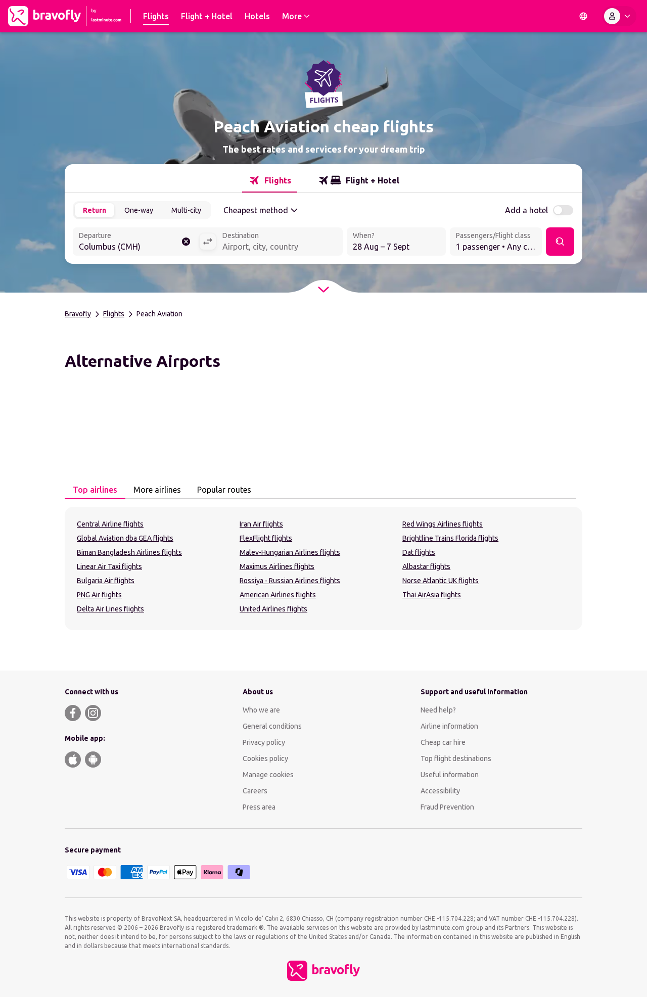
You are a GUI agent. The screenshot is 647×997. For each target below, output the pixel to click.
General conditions (272, 726)
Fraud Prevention (447, 807)
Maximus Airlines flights (277, 566)
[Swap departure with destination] (208, 241)
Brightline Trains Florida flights (450, 538)
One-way (138, 210)
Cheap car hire (443, 742)
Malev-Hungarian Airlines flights (290, 552)
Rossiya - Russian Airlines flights (290, 581)
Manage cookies (268, 775)
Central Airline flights (110, 524)
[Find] (560, 241)
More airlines (157, 489)
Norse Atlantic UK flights (440, 581)
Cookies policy (265, 758)
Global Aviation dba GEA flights (125, 538)
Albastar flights (426, 566)
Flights (113, 314)
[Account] (619, 16)
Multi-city (186, 210)
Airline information (449, 726)
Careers (255, 791)
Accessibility (440, 791)
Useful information (450, 775)
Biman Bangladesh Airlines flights (129, 552)
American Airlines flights (278, 595)
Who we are (261, 710)
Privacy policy (264, 742)
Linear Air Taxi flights (109, 566)
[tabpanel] (323, 568)
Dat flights (418, 552)
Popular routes (224, 489)
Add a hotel (526, 210)
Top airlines (95, 489)
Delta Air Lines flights (110, 609)
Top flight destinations (456, 758)
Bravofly (78, 314)
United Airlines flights (273, 609)
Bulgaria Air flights (105, 581)
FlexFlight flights (266, 538)
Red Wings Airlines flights (442, 524)
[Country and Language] (583, 16)
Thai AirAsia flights (431, 595)
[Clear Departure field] (186, 241)
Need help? (438, 710)
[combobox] (136, 242)
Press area (259, 807)
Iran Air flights (261, 524)
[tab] (269, 180)
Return (94, 210)
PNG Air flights (99, 595)
